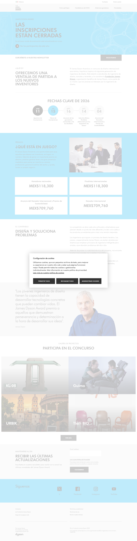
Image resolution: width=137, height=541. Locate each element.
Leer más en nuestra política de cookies (48, 273)
